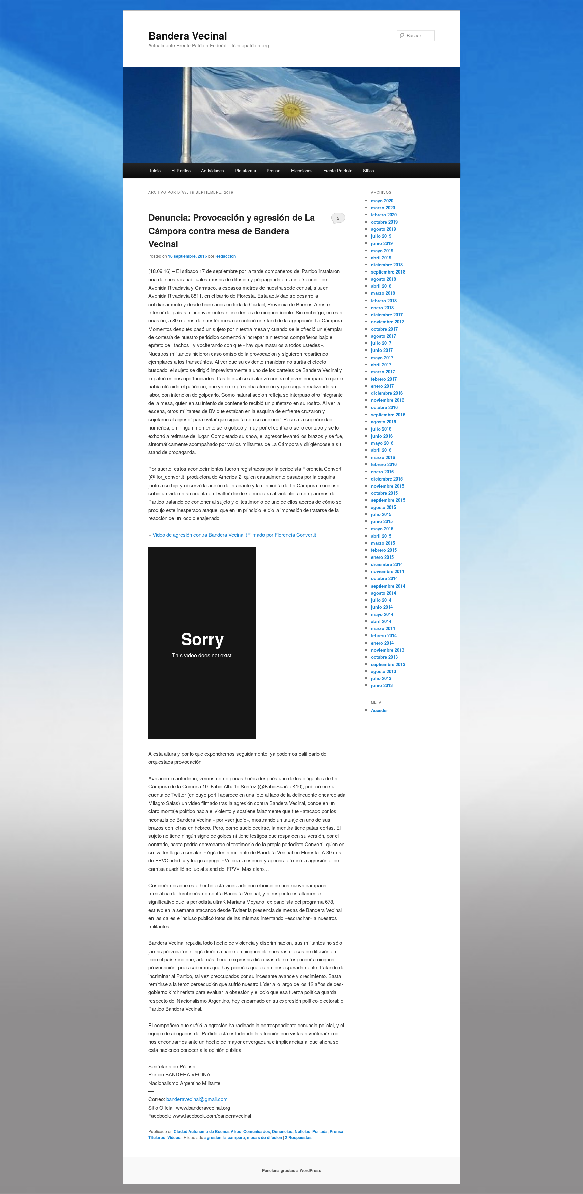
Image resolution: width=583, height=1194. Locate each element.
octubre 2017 (384, 329)
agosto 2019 (383, 229)
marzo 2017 (383, 371)
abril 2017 (381, 364)
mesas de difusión (264, 1137)
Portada (320, 1131)
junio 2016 (382, 436)
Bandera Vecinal (187, 35)
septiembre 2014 (388, 585)
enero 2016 (382, 471)
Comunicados (256, 1131)
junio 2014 (382, 607)
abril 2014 (381, 621)
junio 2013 (382, 685)
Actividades (212, 170)
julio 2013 (381, 678)
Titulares (156, 1137)
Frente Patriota (337, 170)
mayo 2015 (382, 528)
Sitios (368, 170)
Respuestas (298, 1137)
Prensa (273, 170)
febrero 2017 (384, 378)
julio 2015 (381, 514)
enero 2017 (382, 386)
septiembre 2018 (388, 271)
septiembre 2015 (388, 500)
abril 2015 (381, 536)
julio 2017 (381, 343)
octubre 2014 (384, 578)
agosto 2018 (383, 279)
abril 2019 (381, 257)
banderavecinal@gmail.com (197, 1098)
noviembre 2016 (387, 400)
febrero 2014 (384, 635)
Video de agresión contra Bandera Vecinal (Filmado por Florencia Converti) (234, 534)
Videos (174, 1137)
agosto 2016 (383, 421)
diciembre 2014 (387, 564)
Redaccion (225, 256)
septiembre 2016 (388, 414)
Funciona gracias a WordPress (291, 1170)
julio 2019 (381, 236)
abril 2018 (381, 286)
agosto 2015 (383, 507)
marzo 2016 (383, 457)
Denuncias (282, 1131)
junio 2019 (382, 243)
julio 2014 (381, 600)
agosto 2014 (383, 593)
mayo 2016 (382, 443)
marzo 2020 (383, 207)
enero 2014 (382, 643)
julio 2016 (381, 428)
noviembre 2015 (387, 486)
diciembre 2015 (387, 478)
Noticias (302, 1131)
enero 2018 (382, 307)
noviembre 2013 (387, 650)
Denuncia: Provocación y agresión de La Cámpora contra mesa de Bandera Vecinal (231, 230)
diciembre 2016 (387, 393)
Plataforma (245, 170)
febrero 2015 (384, 550)
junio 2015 (382, 521)
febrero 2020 (384, 214)
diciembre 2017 (387, 314)
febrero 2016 (384, 464)
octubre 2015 (384, 493)
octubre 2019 (384, 221)
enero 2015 (382, 557)
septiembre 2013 (388, 664)
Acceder (379, 710)
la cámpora (234, 1137)
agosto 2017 (383, 336)
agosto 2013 (383, 671)
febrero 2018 (384, 300)
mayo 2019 (382, 250)
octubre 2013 (384, 657)
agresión (212, 1137)
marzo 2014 (383, 628)
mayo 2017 (382, 357)
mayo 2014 (382, 614)
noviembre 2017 (387, 321)
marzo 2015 (383, 543)
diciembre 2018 (387, 264)
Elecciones (302, 170)
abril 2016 (381, 450)
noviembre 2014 (387, 571)
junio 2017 (382, 350)
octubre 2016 (384, 407)
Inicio (155, 170)
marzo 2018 (383, 293)
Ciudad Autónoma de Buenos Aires (207, 1131)
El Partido (181, 170)
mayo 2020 (382, 200)
